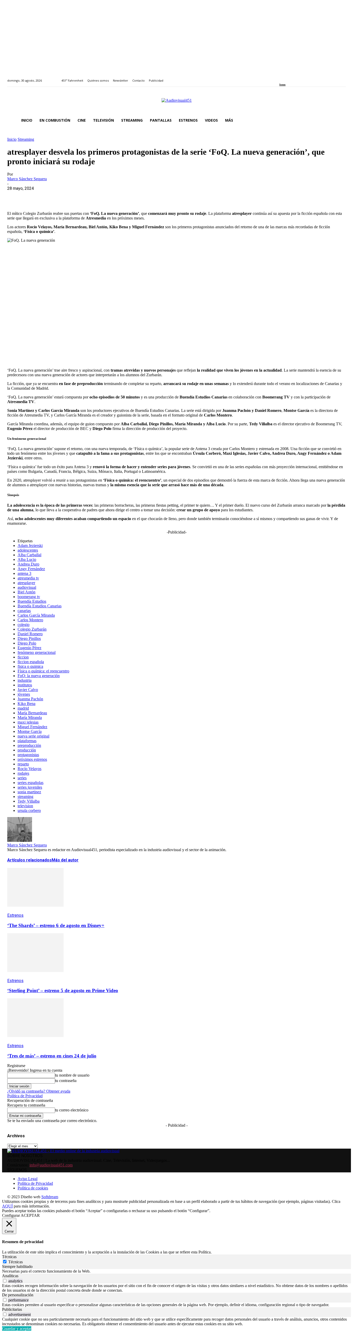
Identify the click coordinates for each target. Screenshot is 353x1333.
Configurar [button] (11, 1215)
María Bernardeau (32, 713)
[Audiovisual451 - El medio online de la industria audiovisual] (176, 103)
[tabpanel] (176, 1271)
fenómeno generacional (37, 652)
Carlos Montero (30, 620)
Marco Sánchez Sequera (27, 179)
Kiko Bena (26, 703)
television (25, 806)
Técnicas (15, 1262)
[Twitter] (299, 78)
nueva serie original (33, 736)
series (22, 778)
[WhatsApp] (53, 196)
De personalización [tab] (17, 1295)
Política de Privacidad (25, 1096)
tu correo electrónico (71, 1110)
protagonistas (28, 754)
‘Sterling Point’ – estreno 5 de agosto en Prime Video (62, 990)
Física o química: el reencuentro (43, 671)
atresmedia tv (28, 578)
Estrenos (15, 915)
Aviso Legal (27, 1179)
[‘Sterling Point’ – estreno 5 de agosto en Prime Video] (35, 976)
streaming (25, 796)
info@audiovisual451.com (51, 1165)
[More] (127, 196)
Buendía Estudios (32, 601)
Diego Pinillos (29, 638)
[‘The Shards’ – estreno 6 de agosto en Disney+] (35, 910)
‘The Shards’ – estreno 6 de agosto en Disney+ (55, 925)
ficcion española (31, 662)
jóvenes (24, 694)
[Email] (90, 196)
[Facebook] (281, 78)
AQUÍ (7, 1206)
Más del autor (65, 860)
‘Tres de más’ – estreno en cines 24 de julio (51, 1055)
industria (25, 680)
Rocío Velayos (29, 768)
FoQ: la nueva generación (39, 675)
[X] (34, 196)
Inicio (12, 139)
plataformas (27, 741)
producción (27, 750)
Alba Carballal (29, 555)
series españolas (30, 782)
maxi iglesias (28, 722)
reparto (23, 764)
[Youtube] (305, 78)
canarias (24, 610)
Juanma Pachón (30, 699)
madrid (23, 708)
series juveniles (30, 787)
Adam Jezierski (30, 545)
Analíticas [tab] (10, 1276)
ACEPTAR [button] (30, 1215)
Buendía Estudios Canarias (40, 606)
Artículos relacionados (29, 860)
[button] (339, 120)
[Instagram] (287, 78)
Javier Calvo (28, 689)
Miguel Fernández (32, 727)
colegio (23, 624)
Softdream (49, 1197)
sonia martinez (29, 792)
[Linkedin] (293, 78)
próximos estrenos (32, 759)
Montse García (30, 731)
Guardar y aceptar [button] (16, 1328)
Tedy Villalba (29, 801)
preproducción (29, 745)
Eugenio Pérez (29, 648)
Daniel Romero (30, 634)
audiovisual (27, 587)
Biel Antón (26, 592)
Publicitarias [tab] (12, 1309)
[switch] (4, 1280)
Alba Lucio (27, 559)
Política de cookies (33, 1188)
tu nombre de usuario (72, 1075)
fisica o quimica (30, 666)
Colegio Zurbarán (32, 629)
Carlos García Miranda (36, 615)
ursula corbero (29, 810)
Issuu (282, 84)
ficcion (23, 657)
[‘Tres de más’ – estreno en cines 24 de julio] (35, 1041)
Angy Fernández (31, 569)
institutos (25, 685)
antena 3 (24, 573)
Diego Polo (27, 643)
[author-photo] (19, 840)
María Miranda (30, 717)
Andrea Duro (28, 564)
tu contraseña (65, 1080)
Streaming (26, 139)
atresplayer (26, 583)
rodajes (23, 773)
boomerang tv (29, 596)
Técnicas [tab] (9, 1256)
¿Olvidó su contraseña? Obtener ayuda (38, 1091)
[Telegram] (108, 196)
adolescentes (28, 550)
